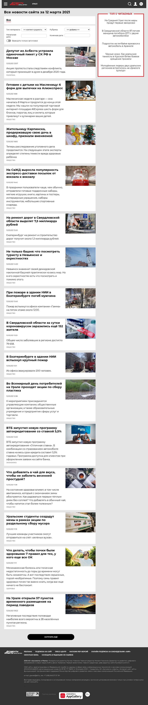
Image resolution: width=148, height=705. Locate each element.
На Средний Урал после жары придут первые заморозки (121, 21)
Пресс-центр (60, 652)
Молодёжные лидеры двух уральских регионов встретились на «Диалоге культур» (121, 68)
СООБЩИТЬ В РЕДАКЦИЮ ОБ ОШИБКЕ (57, 655)
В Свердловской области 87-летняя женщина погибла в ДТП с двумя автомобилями (121, 33)
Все (8, 20)
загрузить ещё (51, 637)
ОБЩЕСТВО (10, 119)
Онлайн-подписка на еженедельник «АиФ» (111, 652)
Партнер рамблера (49, 694)
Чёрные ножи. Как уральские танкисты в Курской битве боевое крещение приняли (120, 56)
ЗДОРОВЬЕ (10, 588)
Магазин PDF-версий (79, 652)
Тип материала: (13, 30)
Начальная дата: (11, 36)
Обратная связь (31, 655)
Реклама (28, 652)
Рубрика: (54, 30)
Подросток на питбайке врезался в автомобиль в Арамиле (121, 44)
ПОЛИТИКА (10, 75)
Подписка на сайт (43, 652)
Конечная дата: (56, 35)
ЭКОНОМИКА (11, 462)
